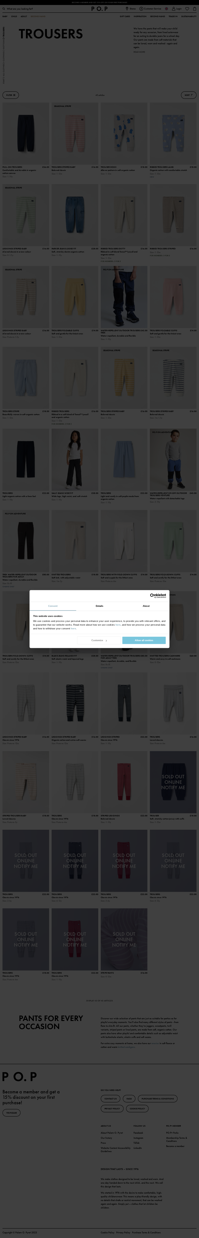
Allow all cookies (144, 640)
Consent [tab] (53, 606)
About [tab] (146, 606)
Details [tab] (99, 606)
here (118, 624)
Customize (97, 640)
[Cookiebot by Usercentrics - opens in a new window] (152, 595)
